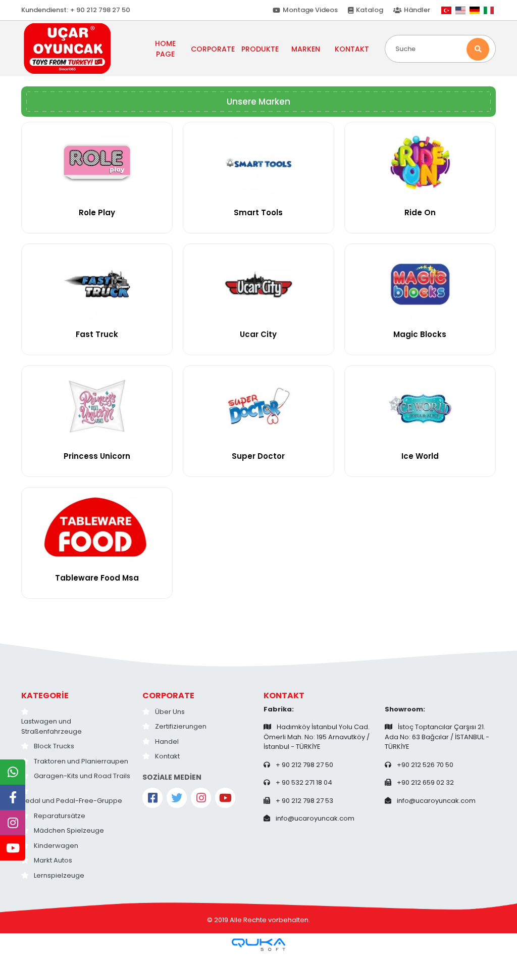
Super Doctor (258, 456)
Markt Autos (53, 860)
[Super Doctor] (258, 406)
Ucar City (258, 334)
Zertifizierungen (180, 726)
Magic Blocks (419, 334)
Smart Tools (258, 212)
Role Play (97, 212)
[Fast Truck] (97, 284)
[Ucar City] (258, 284)
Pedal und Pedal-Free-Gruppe (71, 800)
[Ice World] (420, 406)
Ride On (420, 212)
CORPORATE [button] (213, 49)
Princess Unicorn (97, 456)
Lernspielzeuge (59, 875)
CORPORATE (168, 695)
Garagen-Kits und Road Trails (82, 776)
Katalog (369, 10)
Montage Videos (310, 10)
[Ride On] (420, 162)
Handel (167, 741)
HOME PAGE (165, 48)
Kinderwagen (56, 845)
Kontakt (167, 756)
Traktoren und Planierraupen (81, 761)
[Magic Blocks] (420, 284)
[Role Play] (97, 162)
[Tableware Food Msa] (97, 528)
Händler (417, 10)
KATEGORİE (45, 695)
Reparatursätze (59, 816)
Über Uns (170, 711)
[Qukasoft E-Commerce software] (258, 944)
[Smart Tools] (258, 162)
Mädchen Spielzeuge (69, 830)
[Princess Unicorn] (97, 406)
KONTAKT (352, 49)
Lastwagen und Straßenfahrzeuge (51, 726)
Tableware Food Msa (97, 577)
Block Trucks (54, 746)
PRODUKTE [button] (260, 49)
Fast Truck (97, 334)
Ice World (420, 456)
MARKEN (305, 49)
